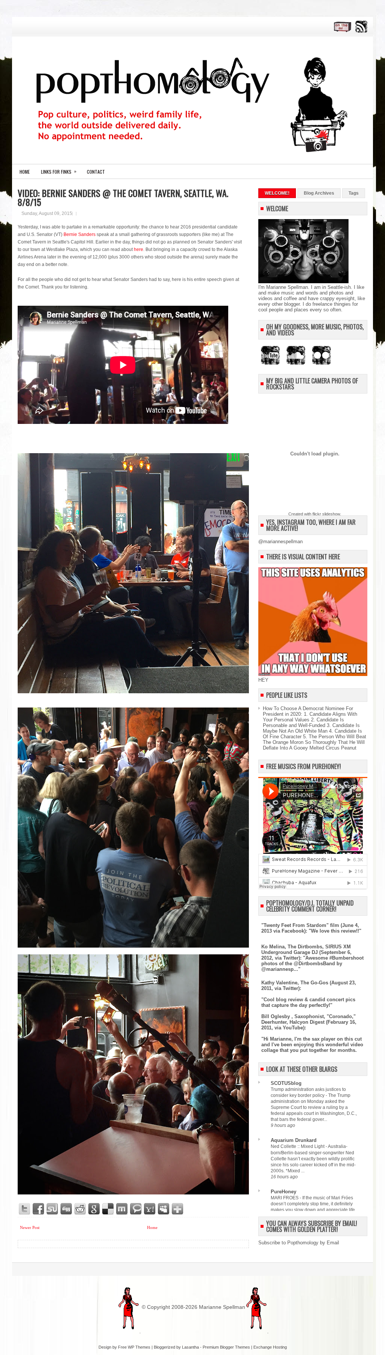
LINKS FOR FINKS (58, 171)
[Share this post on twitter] (25, 1209)
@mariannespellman (280, 541)
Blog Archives (319, 193)
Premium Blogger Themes (226, 1347)
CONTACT (96, 171)
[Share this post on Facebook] (39, 1209)
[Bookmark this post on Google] (94, 1209)
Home (25, 171)
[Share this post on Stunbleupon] (53, 1209)
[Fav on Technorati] (136, 1209)
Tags (354, 193)
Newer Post (29, 1227)
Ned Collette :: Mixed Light (298, 1146)
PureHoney (283, 1191)
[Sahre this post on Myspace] (164, 1209)
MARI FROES (285, 1197)
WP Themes (139, 1347)
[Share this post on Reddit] (80, 1209)
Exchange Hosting (270, 1347)
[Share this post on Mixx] (122, 1209)
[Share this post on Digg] (67, 1209)
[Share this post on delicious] (108, 1209)
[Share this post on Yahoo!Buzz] (150, 1209)
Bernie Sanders (79, 234)
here (138, 249)
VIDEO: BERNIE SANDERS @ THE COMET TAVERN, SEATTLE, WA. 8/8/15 (123, 197)
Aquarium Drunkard (294, 1140)
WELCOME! (277, 193)
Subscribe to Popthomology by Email (298, 1242)
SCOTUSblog (286, 1083)
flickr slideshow (326, 514)
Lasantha (190, 1347)
